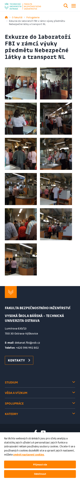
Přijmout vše (40, 464)
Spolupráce (14, 403)
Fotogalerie (32, 17)
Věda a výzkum (16, 393)
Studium (11, 382)
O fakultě (17, 17)
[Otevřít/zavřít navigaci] (73, 5)
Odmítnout (40, 473)
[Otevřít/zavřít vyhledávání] (66, 6)
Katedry (11, 414)
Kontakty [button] (16, 360)
